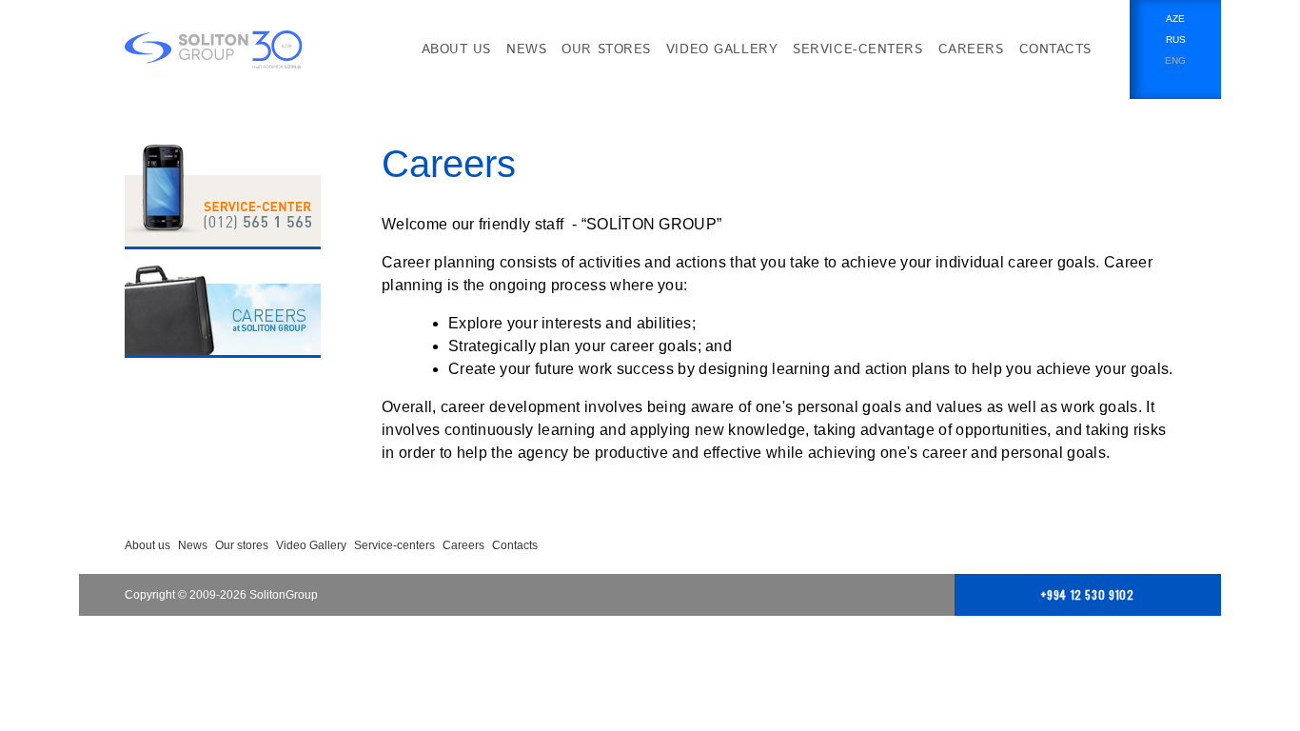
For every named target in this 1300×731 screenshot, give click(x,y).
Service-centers (857, 49)
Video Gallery (722, 49)
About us (456, 49)
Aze (1175, 18)
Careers (971, 49)
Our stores (606, 49)
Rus (1176, 39)
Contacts (1055, 49)
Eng (1175, 60)
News (526, 49)
